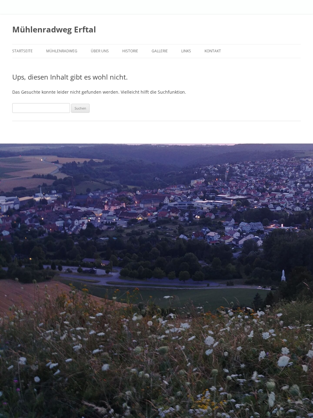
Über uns (100, 51)
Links (186, 51)
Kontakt (212, 51)
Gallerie (160, 51)
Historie (130, 51)
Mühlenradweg (61, 51)
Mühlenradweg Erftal (54, 29)
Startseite (22, 51)
